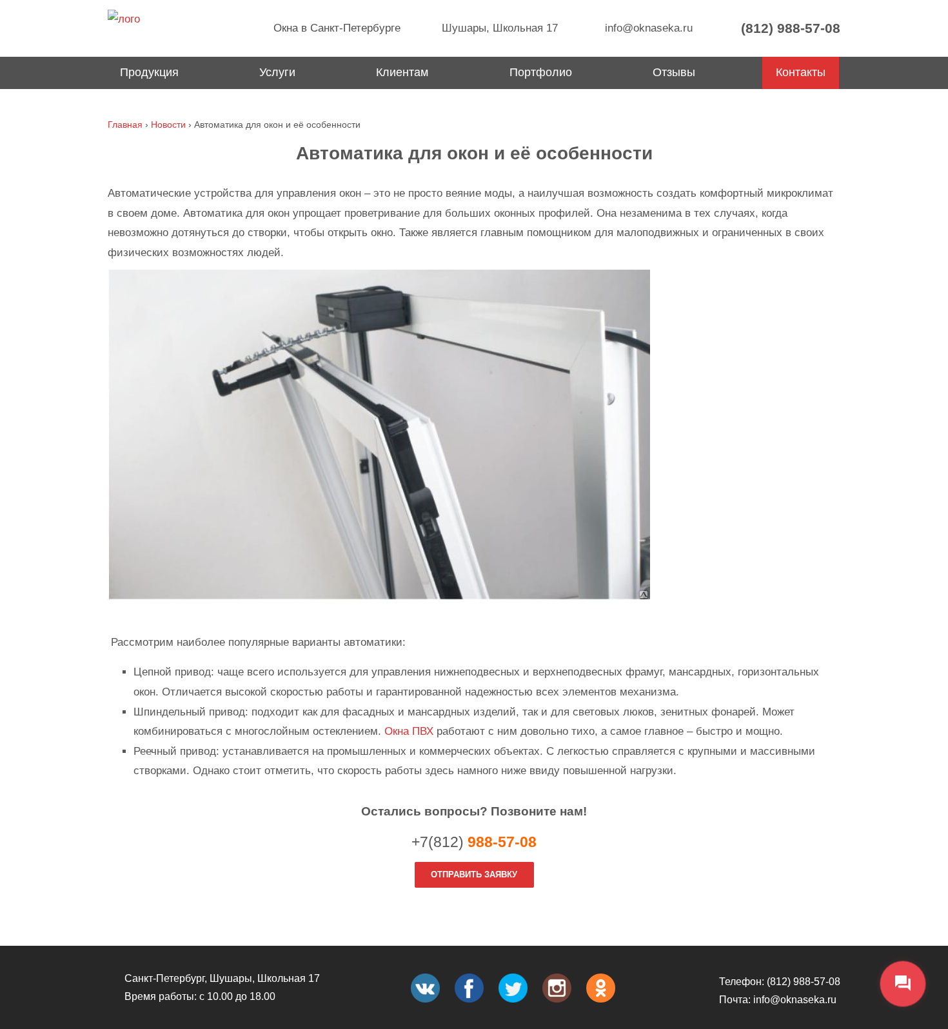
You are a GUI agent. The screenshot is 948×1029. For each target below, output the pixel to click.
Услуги (277, 72)
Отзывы (674, 72)
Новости (168, 124)
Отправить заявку (474, 874)
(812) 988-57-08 (788, 28)
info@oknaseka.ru (647, 28)
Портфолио (540, 72)
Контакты (800, 72)
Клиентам (402, 72)
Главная (125, 124)
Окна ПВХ (408, 731)
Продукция (149, 72)
